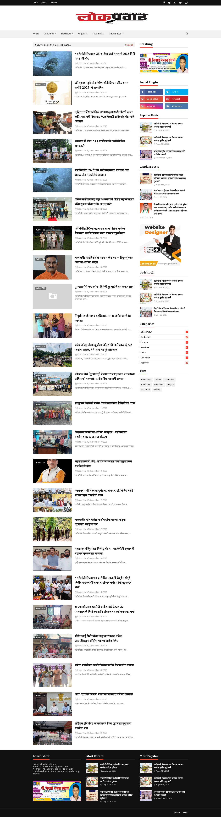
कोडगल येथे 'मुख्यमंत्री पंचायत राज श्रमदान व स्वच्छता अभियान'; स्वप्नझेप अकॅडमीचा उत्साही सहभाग (105, 376)
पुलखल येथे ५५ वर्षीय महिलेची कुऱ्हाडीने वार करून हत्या (104, 287)
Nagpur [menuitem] (81, 33)
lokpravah (81, 63)
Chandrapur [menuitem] (115, 33)
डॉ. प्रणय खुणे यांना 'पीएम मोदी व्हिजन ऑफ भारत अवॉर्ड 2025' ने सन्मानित (101, 85)
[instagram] (175, 3)
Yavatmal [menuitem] (97, 33)
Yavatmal (164, 347)
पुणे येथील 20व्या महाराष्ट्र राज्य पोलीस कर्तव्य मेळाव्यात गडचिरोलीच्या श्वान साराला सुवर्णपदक (100, 230)
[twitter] (169, 3)
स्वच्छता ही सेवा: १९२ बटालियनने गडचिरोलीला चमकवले (100, 143)
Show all (129, 45)
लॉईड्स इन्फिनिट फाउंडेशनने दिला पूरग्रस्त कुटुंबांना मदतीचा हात (103, 725)
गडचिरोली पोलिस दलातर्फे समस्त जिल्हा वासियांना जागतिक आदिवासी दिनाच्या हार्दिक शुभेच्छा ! (170, 178)
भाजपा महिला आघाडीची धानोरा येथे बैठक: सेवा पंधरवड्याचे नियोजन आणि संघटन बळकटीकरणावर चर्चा (104, 609)
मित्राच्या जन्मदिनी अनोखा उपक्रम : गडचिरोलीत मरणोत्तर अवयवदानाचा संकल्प (101, 434)
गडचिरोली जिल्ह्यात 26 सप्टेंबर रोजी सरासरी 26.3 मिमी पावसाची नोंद (105, 56)
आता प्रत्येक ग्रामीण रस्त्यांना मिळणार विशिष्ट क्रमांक (104, 694)
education (164, 357)
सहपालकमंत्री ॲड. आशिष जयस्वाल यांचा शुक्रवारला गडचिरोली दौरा (103, 463)
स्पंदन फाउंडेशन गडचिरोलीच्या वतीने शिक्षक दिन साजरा (104, 665)
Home (35, 3)
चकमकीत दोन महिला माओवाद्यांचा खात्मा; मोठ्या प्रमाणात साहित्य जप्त (100, 522)
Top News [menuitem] (66, 33)
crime (164, 352)
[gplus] (186, 3)
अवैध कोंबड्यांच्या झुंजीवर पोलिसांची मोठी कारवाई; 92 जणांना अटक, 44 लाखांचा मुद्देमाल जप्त (103, 347)
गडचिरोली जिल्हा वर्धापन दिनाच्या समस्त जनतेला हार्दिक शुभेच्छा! (168, 125)
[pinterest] (180, 3)
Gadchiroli (164, 337)
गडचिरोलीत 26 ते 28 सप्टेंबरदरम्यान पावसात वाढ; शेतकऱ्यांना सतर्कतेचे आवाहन (102, 172)
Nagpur (164, 342)
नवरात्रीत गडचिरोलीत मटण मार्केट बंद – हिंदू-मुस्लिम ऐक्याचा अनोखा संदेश (104, 260)
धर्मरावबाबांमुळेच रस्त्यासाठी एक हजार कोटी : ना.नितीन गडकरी (170, 153)
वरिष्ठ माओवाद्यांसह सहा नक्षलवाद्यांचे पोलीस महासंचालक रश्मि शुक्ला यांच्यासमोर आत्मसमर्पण (104, 201)
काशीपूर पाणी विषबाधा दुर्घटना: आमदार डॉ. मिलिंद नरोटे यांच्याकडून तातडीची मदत (104, 492)
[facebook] (164, 3)
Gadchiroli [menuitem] (49, 33)
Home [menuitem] (36, 33)
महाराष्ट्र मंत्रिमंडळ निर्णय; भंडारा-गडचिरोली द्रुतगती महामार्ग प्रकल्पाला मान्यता (104, 551)
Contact (53, 3)
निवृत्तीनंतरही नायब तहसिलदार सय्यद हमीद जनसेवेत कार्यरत (103, 318)
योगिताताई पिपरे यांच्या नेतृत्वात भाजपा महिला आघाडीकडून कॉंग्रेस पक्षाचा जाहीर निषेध (98, 638)
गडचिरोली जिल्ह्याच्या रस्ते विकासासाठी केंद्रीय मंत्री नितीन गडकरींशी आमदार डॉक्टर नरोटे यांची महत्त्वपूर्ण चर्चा (103, 582)
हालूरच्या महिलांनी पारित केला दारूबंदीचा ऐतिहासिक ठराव (105, 403)
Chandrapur (164, 332)
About (44, 3)
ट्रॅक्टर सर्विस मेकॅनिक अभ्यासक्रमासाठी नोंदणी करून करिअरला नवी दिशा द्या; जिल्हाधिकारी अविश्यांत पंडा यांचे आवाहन (104, 116)
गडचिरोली (164, 363)
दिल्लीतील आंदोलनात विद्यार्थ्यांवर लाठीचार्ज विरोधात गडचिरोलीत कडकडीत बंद (169, 192)
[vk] (176, 106)
